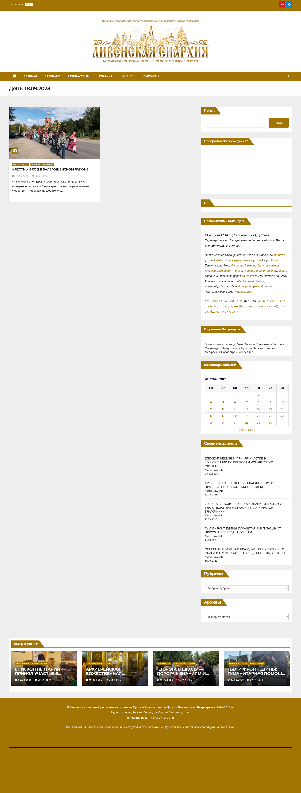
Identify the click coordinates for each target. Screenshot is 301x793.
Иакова (274, 265)
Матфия (279, 255)
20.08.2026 (25, 680)
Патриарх (52, 76)
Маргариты (243, 291)
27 (235, 422)
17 (282, 409)
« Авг (242, 430)
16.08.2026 (167, 680)
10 (282, 402)
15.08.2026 (238, 680)
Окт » (251, 430)
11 (211, 409)
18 (211, 415)
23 (270, 415)
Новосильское (20, 164)
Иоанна (263, 265)
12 (223, 409)
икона (210, 260)
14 (246, 409)
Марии (283, 270)
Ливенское (234, 664)
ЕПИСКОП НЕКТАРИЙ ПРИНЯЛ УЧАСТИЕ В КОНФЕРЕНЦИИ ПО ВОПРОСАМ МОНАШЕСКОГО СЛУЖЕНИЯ (239, 462)
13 (235, 409)
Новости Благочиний (42, 164)
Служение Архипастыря (99, 664)
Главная (30, 76)
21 (246, 415)
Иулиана (236, 265)
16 (270, 409)
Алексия (210, 270)
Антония (248, 281)
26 (223, 422)
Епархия (106, 76)
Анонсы (128, 76)
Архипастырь (78, 76)
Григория (248, 276)
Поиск (209, 111)
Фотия (237, 270)
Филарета (245, 286)
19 (223, 415)
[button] (289, 76)
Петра (248, 270)
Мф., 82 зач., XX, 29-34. (225, 311)
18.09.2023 (22, 176)
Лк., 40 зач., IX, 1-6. (225, 306)
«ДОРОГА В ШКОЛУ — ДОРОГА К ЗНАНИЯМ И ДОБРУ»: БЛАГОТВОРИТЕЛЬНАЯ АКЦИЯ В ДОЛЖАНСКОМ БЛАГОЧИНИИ (243, 507)
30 (270, 422)
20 (235, 415)
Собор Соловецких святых (234, 260)
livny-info (41, 176)
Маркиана (249, 265)
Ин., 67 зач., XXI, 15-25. (228, 301)
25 (211, 422)
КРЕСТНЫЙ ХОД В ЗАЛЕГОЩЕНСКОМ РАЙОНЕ (50, 169)
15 (258, 409)
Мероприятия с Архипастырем (31, 664)
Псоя (274, 260)
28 (246, 422)
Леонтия (260, 270)
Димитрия (224, 270)
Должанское (164, 664)
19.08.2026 (96, 680)
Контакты (151, 76)
